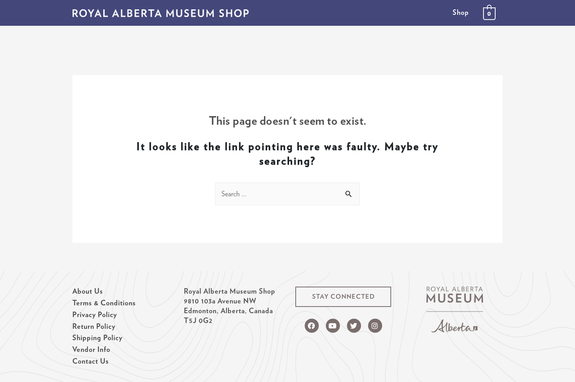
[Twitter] (354, 326)
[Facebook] (312, 326)
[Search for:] (287, 194)
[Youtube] (333, 326)
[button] (343, 297)
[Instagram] (375, 326)
